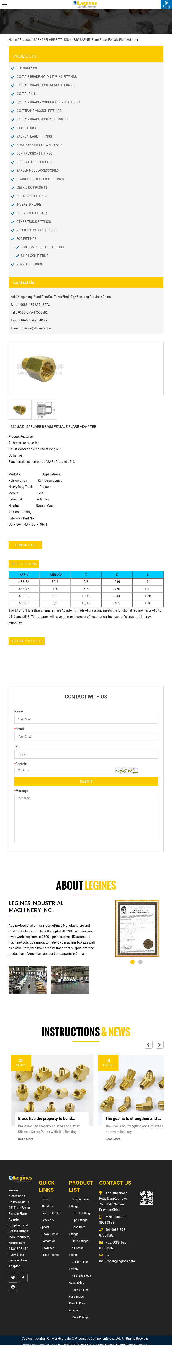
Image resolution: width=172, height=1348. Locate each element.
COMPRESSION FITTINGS (34, 153)
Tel (16, 746)
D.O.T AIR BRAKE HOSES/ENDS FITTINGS (45, 85)
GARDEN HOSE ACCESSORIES (37, 170)
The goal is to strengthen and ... (133, 1118)
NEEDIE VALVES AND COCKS (36, 230)
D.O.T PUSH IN (26, 94)
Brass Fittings (50, 1254)
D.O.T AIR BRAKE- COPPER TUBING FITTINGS (48, 102)
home (13, 40)
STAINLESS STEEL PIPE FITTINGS (40, 179)
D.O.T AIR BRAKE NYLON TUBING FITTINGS (46, 77)
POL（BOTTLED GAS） (32, 213)
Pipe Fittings (79, 1220)
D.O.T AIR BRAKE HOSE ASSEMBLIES (42, 119)
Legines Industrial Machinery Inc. (36, 906)
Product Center (51, 1213)
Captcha (21, 764)
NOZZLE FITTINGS (29, 264)
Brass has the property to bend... (46, 1118)
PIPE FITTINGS (26, 128)
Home (45, 1199)
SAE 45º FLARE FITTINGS (51, 40)
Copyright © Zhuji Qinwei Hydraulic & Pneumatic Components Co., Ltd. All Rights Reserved (85, 1338)
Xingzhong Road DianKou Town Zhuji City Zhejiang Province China (64, 297)
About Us (47, 1206)
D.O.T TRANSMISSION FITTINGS (39, 111)
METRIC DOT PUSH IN (31, 187)
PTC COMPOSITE (28, 68)
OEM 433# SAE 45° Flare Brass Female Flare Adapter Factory (105, 1345)
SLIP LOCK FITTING (34, 256)
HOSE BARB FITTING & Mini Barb (39, 145)
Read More (25, 1139)
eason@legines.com (38, 328)
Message (21, 791)
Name (18, 711)
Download (47, 1248)
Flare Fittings (80, 1241)
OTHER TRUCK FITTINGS (33, 221)
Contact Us (25, 545)
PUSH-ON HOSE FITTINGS (35, 162)
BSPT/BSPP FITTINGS (32, 196)
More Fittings (80, 1317)
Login (56, 1345)
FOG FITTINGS (26, 238)
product (25, 40)
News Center (49, 1234)
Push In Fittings (81, 1213)
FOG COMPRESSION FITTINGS (42, 247)
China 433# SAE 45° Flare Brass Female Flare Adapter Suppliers (20, 1213)
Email (19, 729)
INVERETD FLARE (28, 204)
